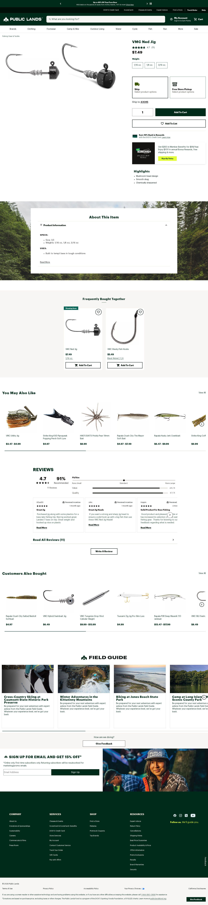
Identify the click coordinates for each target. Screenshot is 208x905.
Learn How (166, 137)
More (180, 29)
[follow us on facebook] (176, 815)
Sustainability (14, 831)
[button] (144, 102)
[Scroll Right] (170, 515)
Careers (12, 836)
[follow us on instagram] (182, 815)
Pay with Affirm (55, 860)
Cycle (135, 29)
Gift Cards (54, 855)
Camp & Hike (73, 29)
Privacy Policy (48, 888)
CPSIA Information (137, 850)
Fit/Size (75, 477)
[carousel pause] (150, 4)
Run (165, 29)
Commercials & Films (17, 840)
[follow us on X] (187, 815)
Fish (151, 29)
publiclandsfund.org (158, 898)
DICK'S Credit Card (111, 10)
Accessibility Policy (91, 888)
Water (118, 29)
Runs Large (170, 483)
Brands (13, 29)
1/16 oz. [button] (69, 358)
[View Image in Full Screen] (32, 66)
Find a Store (178, 10)
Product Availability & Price (140, 845)
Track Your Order (56, 850)
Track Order (192, 10)
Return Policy (135, 826)
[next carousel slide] (147, 4)
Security (133, 869)
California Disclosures (197, 888)
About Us (12, 821)
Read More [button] (45, 262)
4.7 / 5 (172, 493)
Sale (196, 29)
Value (74, 488)
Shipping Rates (136, 836)
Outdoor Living (97, 29)
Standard (123, 483)
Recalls (133, 860)
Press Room (14, 845)
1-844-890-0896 (148, 895)
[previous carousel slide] (60, 4)
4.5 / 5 (172, 488)
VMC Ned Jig (71, 349)
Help (204, 10)
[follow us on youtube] (193, 815)
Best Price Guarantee (138, 840)
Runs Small (76, 483)
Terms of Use (7, 888)
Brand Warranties (137, 864)
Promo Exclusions (137, 855)
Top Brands (94, 836)
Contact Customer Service (60, 845)
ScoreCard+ (129, 10)
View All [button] (202, 393)
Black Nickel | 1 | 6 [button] (115, 358)
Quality (75, 493)
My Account (54, 840)
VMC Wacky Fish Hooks (118, 349)
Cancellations (135, 831)
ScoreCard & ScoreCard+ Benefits (63, 826)
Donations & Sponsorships (19, 826)
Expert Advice (162, 10)
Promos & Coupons (97, 831)
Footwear (51, 29)
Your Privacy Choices (132, 888)
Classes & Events (145, 10)
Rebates (93, 826)
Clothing (31, 29)
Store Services (55, 836)
